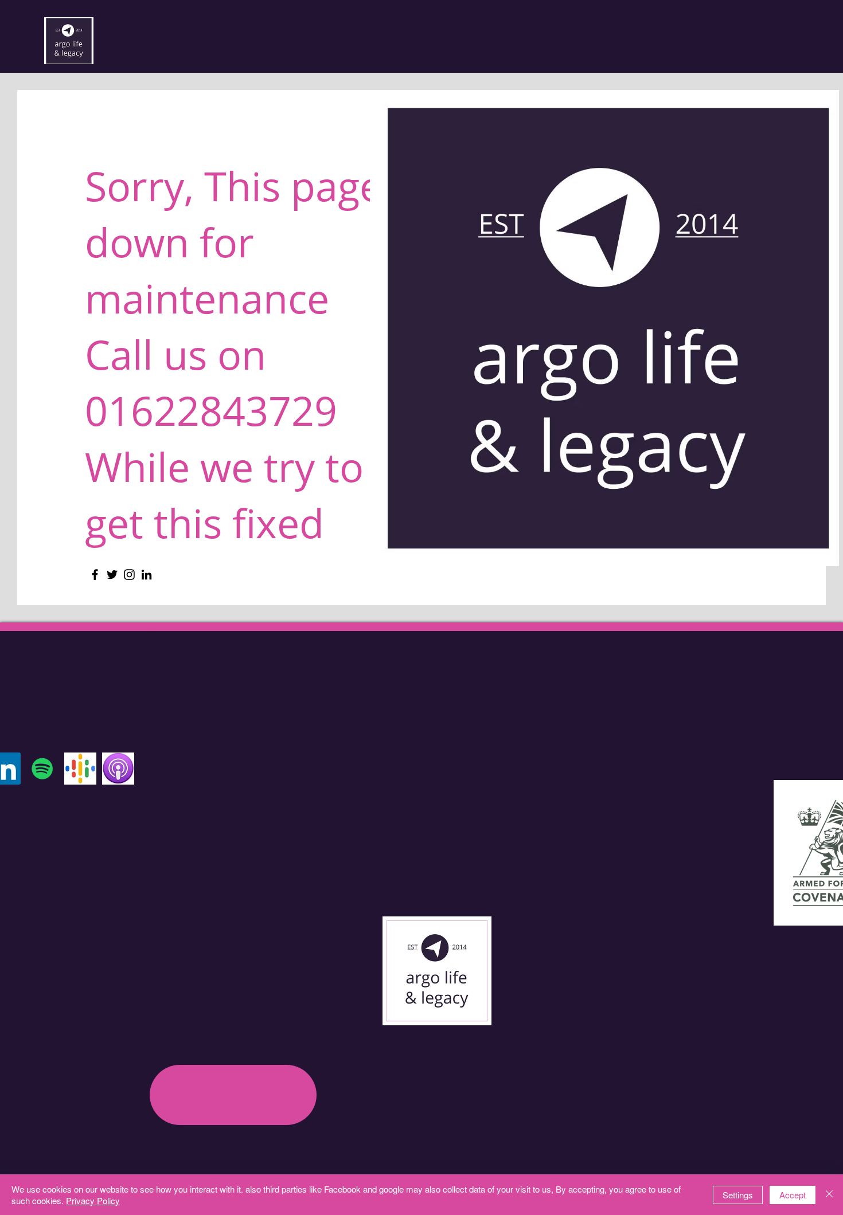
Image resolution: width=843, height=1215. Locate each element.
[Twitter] (112, 574)
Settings (738, 1195)
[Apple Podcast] (118, 768)
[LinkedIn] (146, 574)
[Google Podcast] (80, 768)
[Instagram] (129, 574)
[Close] (829, 1194)
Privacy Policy (93, 1200)
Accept (792, 1195)
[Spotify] (42, 768)
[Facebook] (95, 574)
